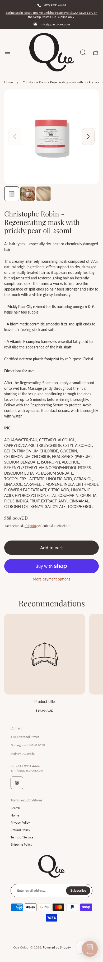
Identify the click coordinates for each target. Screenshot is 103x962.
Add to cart (51, 547)
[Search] (83, 52)
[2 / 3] (27, 193)
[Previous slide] (14, 136)
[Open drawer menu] (7, 52)
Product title (44, 701)
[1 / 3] (11, 193)
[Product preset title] (44, 654)
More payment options (51, 579)
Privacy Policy (20, 822)
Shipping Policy (21, 844)
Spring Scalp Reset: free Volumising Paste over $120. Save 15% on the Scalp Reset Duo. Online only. (51, 15)
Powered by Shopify (57, 947)
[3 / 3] (43, 193)
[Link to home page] (51, 866)
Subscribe (78, 891)
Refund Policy (20, 830)
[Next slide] (88, 136)
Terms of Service (22, 837)
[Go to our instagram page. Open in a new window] (17, 783)
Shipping (31, 526)
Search (15, 808)
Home (8, 82)
